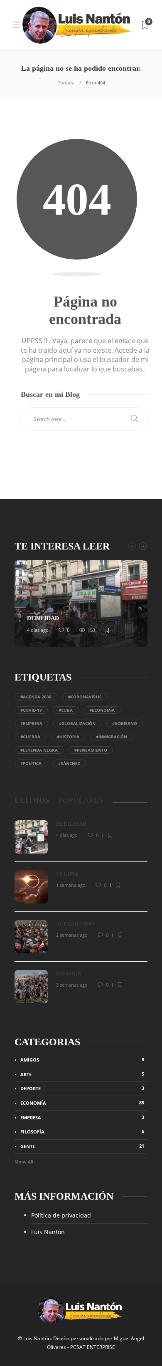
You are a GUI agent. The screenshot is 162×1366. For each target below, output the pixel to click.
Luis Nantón (48, 1232)
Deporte (82, 1088)
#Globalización (77, 723)
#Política (31, 763)
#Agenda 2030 (36, 697)
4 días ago (38, 630)
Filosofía (82, 1131)
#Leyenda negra (39, 750)
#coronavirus (85, 697)
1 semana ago (71, 885)
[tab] (32, 800)
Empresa (82, 1117)
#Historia (68, 737)
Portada (65, 82)
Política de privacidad (61, 1215)
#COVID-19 (31, 710)
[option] (81, 603)
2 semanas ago (72, 935)
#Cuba (66, 710)
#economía (102, 710)
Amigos (82, 1059)
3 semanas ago (72, 985)
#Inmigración (111, 737)
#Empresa (31, 723)
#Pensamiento (90, 750)
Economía (82, 1102)
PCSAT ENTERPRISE (92, 1347)
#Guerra (30, 737)
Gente (82, 1146)
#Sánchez (69, 763)
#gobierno (124, 723)
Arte (82, 1074)
